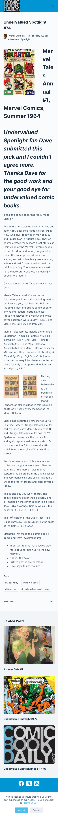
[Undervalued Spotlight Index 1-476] (29, 744)
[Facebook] (21, 783)
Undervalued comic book (35, 589)
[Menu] (47, 5)
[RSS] (36, 783)
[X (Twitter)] (29, 783)
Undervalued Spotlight (18, 39)
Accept (21, 810)
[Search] (53, 6)
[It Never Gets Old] (29, 645)
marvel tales (30, 582)
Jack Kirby (11, 582)
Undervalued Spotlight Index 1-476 (25, 768)
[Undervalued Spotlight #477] (29, 695)
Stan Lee (10, 589)
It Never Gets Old (14, 669)
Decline (36, 810)
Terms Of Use (31, 802)
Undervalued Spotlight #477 (21, 718)
